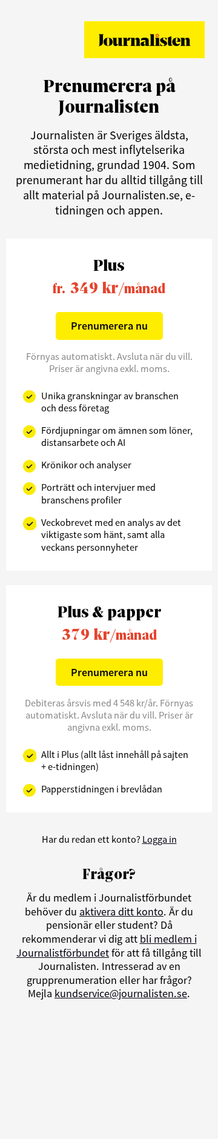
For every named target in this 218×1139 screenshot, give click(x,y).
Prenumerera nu (109, 326)
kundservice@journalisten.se (120, 993)
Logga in (159, 839)
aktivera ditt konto (121, 911)
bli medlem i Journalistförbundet (106, 946)
